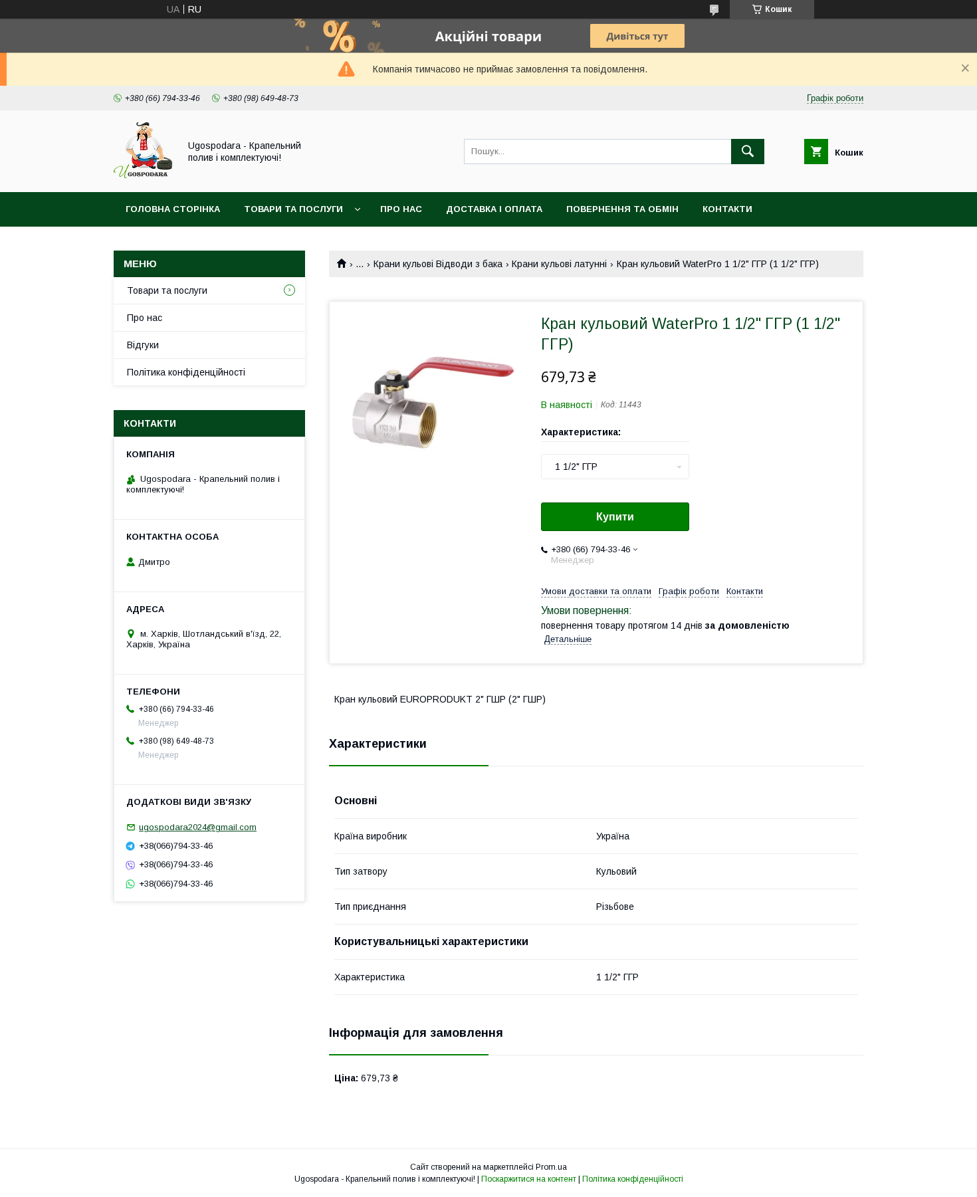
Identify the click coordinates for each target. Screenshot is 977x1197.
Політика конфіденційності (186, 372)
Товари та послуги (293, 209)
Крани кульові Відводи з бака (438, 264)
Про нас (401, 209)
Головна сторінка (173, 209)
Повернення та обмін (622, 209)
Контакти (727, 209)
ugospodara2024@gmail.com (198, 827)
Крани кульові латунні (559, 264)
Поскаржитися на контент (528, 1179)
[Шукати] (747, 151)
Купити (615, 516)
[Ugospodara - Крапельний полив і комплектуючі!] (143, 174)
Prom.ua (551, 1167)
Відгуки (143, 345)
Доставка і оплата (494, 209)
